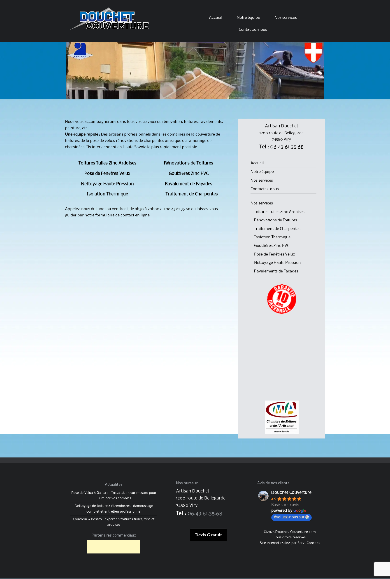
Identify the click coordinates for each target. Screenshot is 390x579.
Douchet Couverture (291, 493)
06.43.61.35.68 (205, 513)
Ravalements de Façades (276, 271)
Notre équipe (248, 17)
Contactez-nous (253, 29)
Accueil (215, 17)
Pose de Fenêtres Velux (107, 174)
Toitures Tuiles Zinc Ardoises (107, 163)
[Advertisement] (281, 357)
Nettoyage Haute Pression (107, 184)
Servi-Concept (308, 543)
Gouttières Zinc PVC (189, 174)
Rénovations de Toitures (188, 163)
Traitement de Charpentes (189, 194)
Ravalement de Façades (188, 184)
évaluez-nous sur (289, 517)
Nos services (285, 17)
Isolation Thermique (107, 194)
